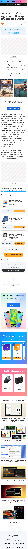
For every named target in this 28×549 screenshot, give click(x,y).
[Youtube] (10, 547)
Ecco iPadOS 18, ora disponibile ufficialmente (13, 521)
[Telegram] (17, 547)
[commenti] (20, 23)
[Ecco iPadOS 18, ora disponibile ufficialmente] (13, 512)
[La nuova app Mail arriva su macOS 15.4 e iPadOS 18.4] (13, 451)
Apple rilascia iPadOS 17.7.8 (13, 441)
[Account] (25, 1)
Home (2, 10)
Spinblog (9, 539)
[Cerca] (4, 1)
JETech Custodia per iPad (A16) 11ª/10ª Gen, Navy (15, 219)
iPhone (3, 4)
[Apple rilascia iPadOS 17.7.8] (13, 432)
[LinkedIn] (20, 547)
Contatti (10, 543)
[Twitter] (7, 547)
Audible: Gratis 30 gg (17, 352)
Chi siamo (5, 543)
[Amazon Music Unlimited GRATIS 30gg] (6, 347)
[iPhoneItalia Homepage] (13, 1)
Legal (14, 543)
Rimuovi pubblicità (13, 56)
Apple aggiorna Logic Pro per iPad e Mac (13, 481)
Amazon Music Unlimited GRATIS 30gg (6, 353)
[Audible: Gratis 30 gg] (17, 347)
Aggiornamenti (12, 10)
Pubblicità (22, 543)
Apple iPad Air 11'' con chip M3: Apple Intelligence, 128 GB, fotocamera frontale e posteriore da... (17, 236)
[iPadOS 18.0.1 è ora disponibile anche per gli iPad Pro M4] (13, 491)
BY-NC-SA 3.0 (13, 540)
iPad (8, 4)
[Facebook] (5, 547)
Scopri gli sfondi (12, 305)
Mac (13, 4)
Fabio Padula (7, 22)
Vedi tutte (13, 340)
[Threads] (15, 547)
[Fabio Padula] (2, 23)
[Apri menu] (20, 1)
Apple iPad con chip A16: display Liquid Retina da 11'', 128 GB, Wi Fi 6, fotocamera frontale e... (16, 202)
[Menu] (2, 1)
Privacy (17, 543)
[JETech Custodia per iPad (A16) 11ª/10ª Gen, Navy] (5, 219)
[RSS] (22, 547)
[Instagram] (12, 547)
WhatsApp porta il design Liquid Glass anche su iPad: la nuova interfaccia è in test (13, 420)
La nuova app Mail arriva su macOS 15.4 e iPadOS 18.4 (13, 461)
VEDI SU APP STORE (13, 108)
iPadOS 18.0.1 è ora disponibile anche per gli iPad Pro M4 (13, 501)
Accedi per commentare (13, 270)
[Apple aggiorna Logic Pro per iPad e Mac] (13, 472)
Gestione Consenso (21, 540)
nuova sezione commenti (14, 33)
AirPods (19, 4)
